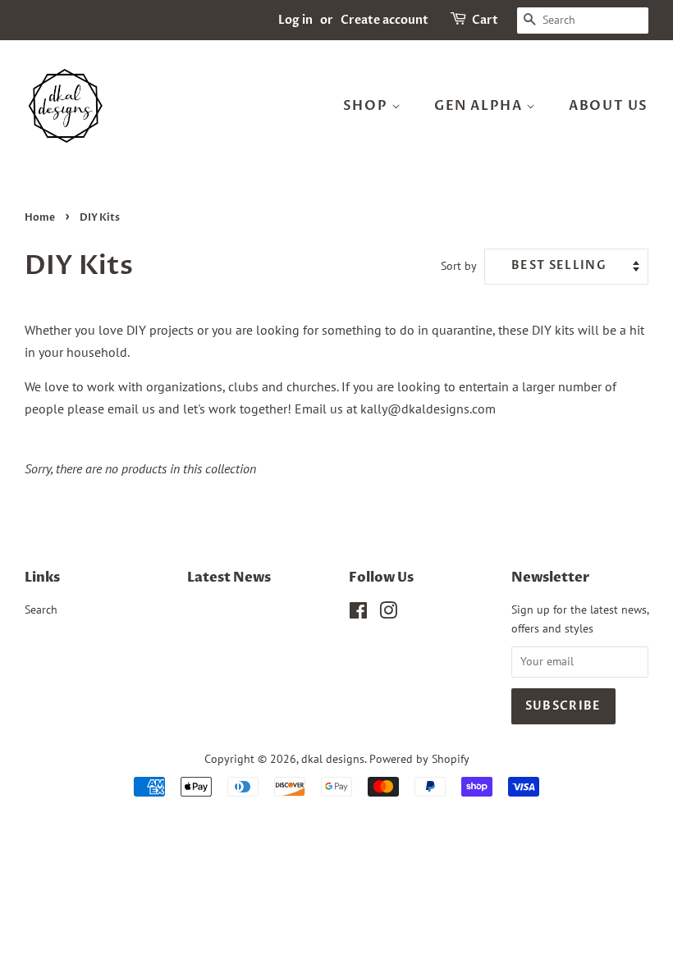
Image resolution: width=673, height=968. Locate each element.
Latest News (229, 577)
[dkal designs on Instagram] (388, 613)
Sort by (459, 265)
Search (41, 609)
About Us (608, 106)
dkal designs (332, 758)
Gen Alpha (480, 106)
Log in (295, 20)
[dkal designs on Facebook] (358, 613)
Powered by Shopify (419, 758)
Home (40, 217)
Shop (367, 106)
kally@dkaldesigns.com (428, 408)
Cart (485, 20)
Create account (384, 20)
